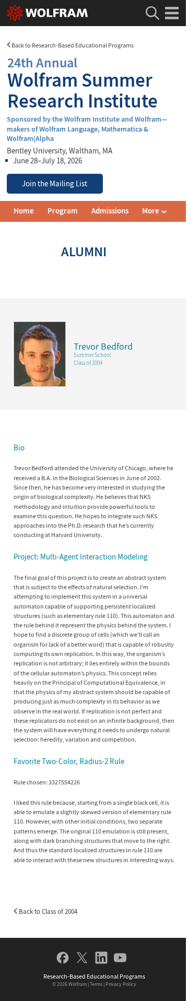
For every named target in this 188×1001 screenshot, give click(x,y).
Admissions (109, 211)
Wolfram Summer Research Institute (82, 83)
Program (63, 211)
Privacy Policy (120, 984)
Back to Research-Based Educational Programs (72, 45)
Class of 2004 (88, 362)
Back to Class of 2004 (47, 911)
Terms (96, 984)
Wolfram (77, 984)
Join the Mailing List (54, 183)
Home (24, 211)
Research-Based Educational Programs (94, 976)
